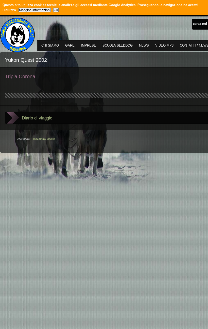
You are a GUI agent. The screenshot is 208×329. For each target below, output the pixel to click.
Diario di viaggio (37, 118)
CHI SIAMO (50, 45)
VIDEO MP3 (164, 45)
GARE (70, 45)
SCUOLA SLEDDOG (117, 45)
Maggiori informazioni (34, 10)
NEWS (144, 45)
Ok (56, 10)
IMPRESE (88, 45)
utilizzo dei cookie (44, 138)
